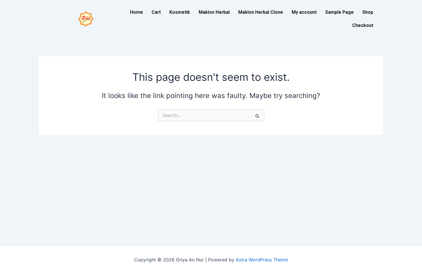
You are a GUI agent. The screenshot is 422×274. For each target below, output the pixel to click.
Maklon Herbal (214, 12)
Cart (156, 12)
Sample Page (339, 12)
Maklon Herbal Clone (260, 12)
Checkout (362, 25)
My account (304, 12)
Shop (367, 12)
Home (136, 12)
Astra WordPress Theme (262, 260)
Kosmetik (179, 12)
